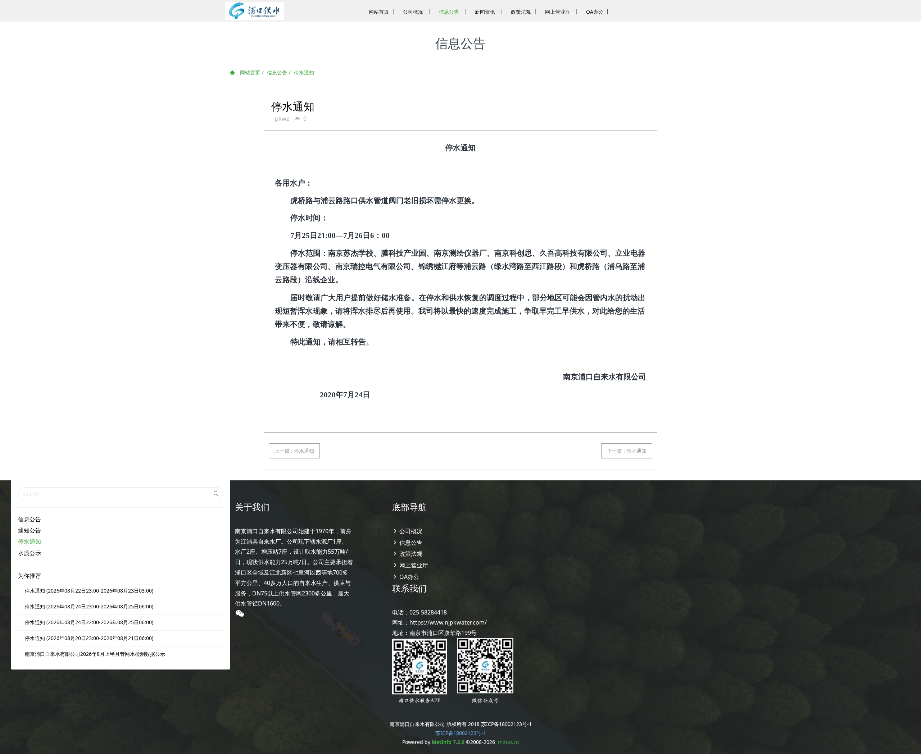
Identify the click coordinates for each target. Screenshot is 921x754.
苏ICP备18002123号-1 (460, 733)
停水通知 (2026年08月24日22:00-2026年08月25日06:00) (89, 622)
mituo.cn (508, 742)
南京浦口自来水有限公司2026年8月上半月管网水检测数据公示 (95, 653)
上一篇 (294, 450)
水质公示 (29, 553)
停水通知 (304, 72)
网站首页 (249, 72)
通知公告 (29, 530)
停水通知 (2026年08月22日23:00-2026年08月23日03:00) (89, 590)
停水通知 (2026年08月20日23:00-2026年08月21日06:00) (89, 638)
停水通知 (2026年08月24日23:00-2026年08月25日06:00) (89, 606)
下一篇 (626, 450)
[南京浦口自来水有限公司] (254, 11)
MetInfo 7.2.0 (448, 742)
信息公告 (277, 72)
